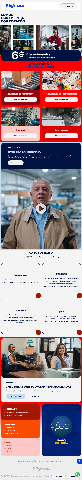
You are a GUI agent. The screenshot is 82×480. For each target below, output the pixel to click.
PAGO (61, 442)
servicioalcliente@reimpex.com (14, 415)
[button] (41, 209)
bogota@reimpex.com (11, 433)
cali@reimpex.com (10, 451)
